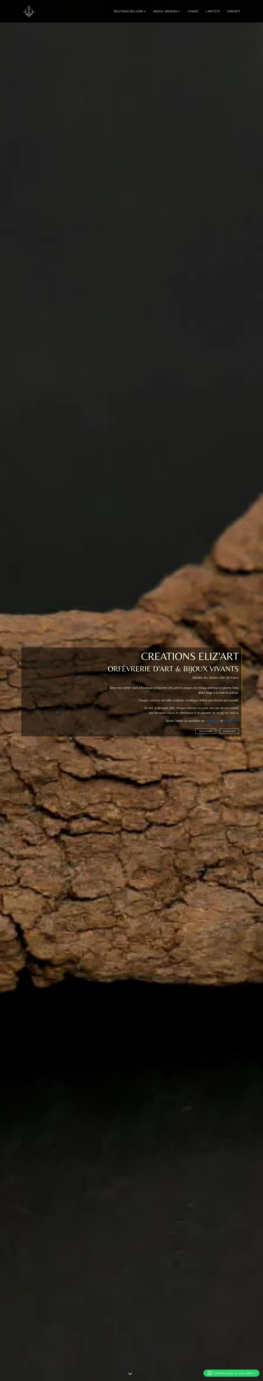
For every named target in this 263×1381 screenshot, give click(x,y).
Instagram (213, 720)
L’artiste (213, 11)
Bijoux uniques (165, 11)
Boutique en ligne (128, 11)
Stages (193, 11)
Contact (233, 11)
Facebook (231, 720)
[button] (231, 1373)
